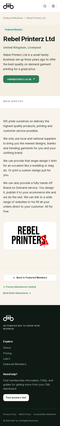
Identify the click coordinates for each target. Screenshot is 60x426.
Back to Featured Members (30, 277)
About (7, 347)
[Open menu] (53, 6)
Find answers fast (16, 397)
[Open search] (44, 6)
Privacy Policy (9, 414)
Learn (6, 358)
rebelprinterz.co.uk (21, 79)
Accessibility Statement (45, 414)
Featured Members (13, 18)
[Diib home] (8, 6)
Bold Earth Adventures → (17, 293)
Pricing (7, 353)
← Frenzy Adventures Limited (19, 286)
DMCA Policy (25, 414)
